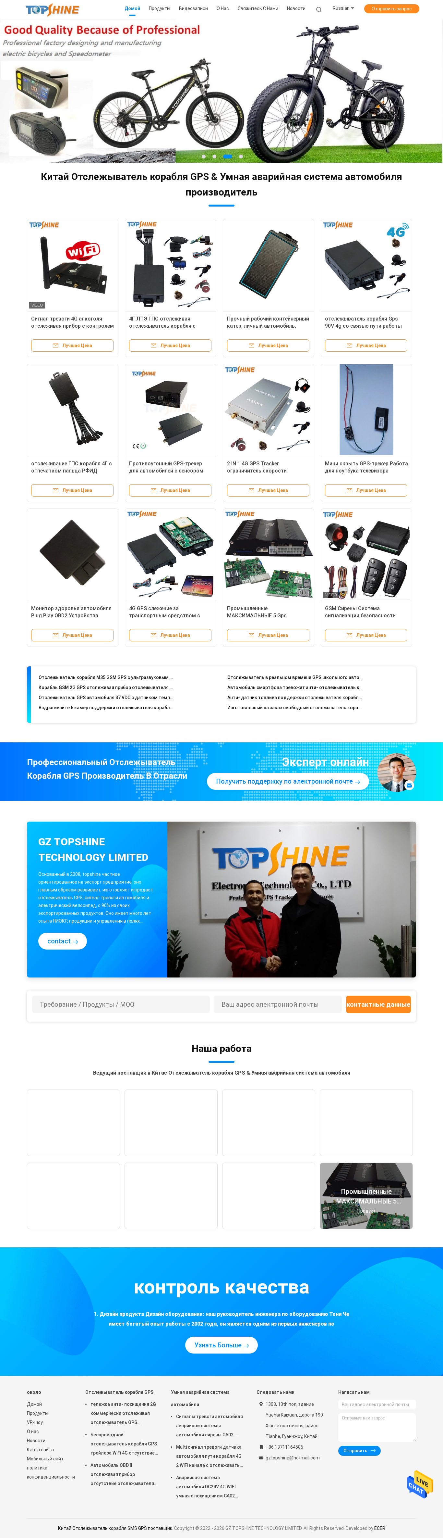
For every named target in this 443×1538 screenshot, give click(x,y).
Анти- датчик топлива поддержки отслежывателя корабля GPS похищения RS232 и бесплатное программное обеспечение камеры (295, 701)
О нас (33, 1451)
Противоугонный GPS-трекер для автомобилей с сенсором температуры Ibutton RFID (166, 490)
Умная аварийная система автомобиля (200, 1418)
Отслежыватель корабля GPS (119, 1412)
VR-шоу (35, 1442)
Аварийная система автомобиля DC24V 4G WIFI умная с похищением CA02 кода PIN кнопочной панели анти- (207, 1507)
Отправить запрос (392, 8)
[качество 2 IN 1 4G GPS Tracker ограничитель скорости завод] (268, 429)
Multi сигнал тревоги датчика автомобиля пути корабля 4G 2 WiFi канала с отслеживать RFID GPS (209, 1477)
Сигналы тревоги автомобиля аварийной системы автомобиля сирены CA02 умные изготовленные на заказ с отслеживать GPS (209, 1446)
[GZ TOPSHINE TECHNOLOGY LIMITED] (52, 10)
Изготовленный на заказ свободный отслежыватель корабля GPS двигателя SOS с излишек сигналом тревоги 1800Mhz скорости (295, 711)
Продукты (37, 1433)
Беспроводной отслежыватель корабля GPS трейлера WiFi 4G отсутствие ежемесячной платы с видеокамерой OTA (123, 1464)
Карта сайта (40, 1469)
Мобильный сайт (45, 1478)
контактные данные (378, 1024)
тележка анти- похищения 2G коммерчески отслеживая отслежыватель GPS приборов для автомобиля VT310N (123, 1434)
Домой (34, 1424)
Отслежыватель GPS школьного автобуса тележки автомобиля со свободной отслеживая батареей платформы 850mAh (295, 731)
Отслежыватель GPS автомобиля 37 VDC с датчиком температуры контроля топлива (106, 701)
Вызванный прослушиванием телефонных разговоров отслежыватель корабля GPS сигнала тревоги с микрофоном (295, 721)
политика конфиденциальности (49, 1492)
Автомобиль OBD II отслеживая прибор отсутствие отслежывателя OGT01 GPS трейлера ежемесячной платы (122, 1495)
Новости (36, 1460)
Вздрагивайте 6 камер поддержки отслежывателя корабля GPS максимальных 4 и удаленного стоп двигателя (106, 711)
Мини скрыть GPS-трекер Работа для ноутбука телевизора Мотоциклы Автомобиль (366, 490)
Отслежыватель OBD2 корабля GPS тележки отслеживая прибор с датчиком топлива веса (106, 731)
